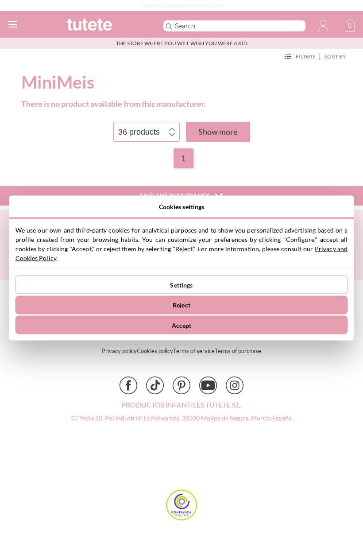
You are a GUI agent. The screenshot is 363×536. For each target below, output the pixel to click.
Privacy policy (119, 351)
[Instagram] (234, 385)
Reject (181, 305)
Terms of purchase (238, 351)
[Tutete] (102, 26)
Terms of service (194, 351)
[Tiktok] (155, 385)
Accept (182, 325)
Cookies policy (155, 351)
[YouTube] (208, 385)
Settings (181, 284)
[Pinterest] (181, 385)
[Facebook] (128, 385)
